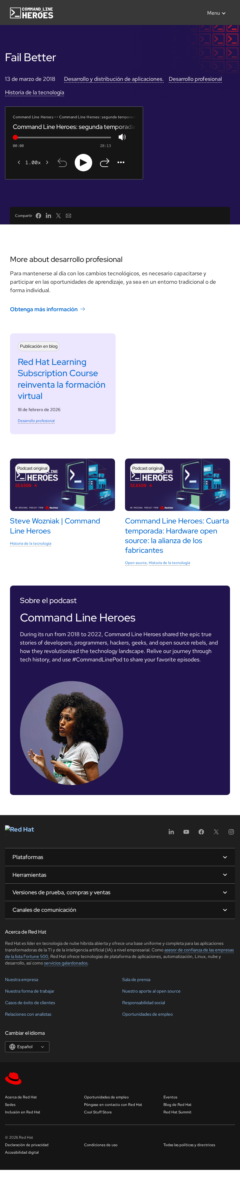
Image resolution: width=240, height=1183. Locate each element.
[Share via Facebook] (38, 215)
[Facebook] (201, 834)
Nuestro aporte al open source (151, 991)
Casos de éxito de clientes (30, 1002)
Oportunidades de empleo (147, 1014)
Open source (136, 562)
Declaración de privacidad (26, 1144)
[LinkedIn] (171, 834)
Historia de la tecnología (34, 92)
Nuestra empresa (21, 979)
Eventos (170, 1097)
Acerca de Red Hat (21, 1097)
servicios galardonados (66, 963)
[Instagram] (231, 834)
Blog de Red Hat (177, 1104)
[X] (216, 834)
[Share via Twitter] (58, 215)
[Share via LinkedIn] (48, 215)
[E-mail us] (68, 215)
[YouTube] (186, 834)
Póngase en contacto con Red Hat (113, 1104)
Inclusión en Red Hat (22, 1112)
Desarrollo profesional (195, 78)
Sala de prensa (136, 979)
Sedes (10, 1104)
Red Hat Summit (177, 1112)
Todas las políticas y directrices (189, 1144)
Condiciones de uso (101, 1144)
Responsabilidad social (143, 1002)
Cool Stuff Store (98, 1112)
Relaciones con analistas (28, 1014)
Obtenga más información (44, 309)
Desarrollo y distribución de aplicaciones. (114, 78)
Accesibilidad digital (22, 1152)
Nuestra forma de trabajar (29, 991)
